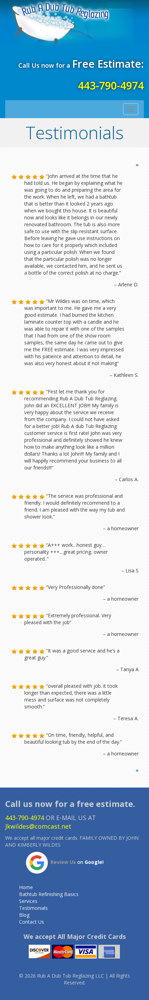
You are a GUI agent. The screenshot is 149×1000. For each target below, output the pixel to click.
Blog (24, 915)
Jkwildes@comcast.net (38, 826)
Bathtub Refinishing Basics (49, 894)
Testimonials (33, 908)
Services (28, 901)
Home (26, 887)
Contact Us (31, 921)
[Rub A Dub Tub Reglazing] (74, 25)
